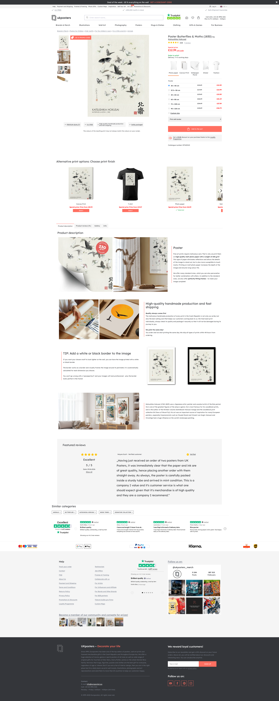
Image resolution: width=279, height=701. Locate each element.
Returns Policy (64, 591)
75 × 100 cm (175, 104)
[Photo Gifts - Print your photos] (186, 18)
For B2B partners (101, 596)
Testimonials (99, 567)
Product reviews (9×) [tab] (83, 226)
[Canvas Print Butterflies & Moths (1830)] (81, 184)
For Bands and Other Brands (106, 591)
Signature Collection (123, 512)
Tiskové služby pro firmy (104, 600)
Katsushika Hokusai (177, 39)
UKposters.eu (66, 18)
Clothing (176, 25)
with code (180, 51)
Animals (56, 512)
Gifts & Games (195, 25)
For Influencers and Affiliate (105, 587)
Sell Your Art (122, 6)
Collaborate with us (102, 579)
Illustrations (84, 25)
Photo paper (173, 73)
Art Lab (130, 6)
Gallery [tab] (97, 226)
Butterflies (69, 512)
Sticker (205, 73)
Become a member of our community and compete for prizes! (93, 614)
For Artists (99, 583)
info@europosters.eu (94, 684)
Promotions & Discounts (142, 6)
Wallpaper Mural (195, 74)
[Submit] (87, 17)
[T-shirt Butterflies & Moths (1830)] (130, 184)
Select (81, 210)
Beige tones (104, 512)
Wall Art (102, 25)
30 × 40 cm (175, 85)
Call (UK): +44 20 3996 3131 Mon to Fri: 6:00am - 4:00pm (215, 18)
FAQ (60, 575)
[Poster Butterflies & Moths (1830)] (180, 184)
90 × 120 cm (175, 108)
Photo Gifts (92, 6)
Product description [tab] (65, 226)
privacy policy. (192, 668)
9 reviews (187, 43)
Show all (89, 472)
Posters (138, 25)
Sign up (207, 664)
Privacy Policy (64, 596)
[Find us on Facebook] (177, 683)
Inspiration (112, 6)
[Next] (221, 190)
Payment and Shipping (65, 6)
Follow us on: (175, 561)
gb (224, 6)
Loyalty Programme (66, 604)
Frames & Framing (80, 6)
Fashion (216, 73)
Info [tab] (105, 226)
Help (54, 6)
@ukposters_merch (183, 567)
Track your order (65, 567)
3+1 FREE (58, 10)
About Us (62, 579)
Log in (214, 6)
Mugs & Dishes (157, 25)
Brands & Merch (63, 25)
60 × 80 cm (175, 99)
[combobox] (123, 17)
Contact (62, 571)
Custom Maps (102, 6)
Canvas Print (184, 73)
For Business (216, 25)
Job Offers (99, 571)
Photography (121, 25)
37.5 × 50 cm (175, 90)
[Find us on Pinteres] (184, 683)
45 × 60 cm (175, 95)
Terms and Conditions (67, 587)
